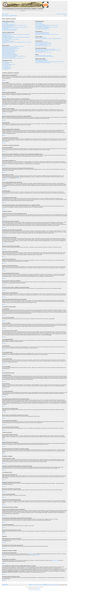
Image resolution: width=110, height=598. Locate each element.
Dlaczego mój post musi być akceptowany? (9, 57)
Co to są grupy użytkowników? (40, 24)
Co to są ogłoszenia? (5, 66)
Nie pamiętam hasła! (5, 28)
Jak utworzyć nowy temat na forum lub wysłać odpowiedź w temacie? (13, 46)
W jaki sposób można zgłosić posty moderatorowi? (10, 55)
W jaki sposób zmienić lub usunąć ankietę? (9, 51)
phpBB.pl (7, 177)
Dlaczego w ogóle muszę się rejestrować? (8, 22)
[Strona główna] (25, 4)
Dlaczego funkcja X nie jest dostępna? (41, 60)
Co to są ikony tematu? (5, 69)
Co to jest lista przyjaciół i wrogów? (40, 37)
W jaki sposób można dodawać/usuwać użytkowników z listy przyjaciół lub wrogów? (48, 38)
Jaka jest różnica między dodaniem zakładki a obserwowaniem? (45, 49)
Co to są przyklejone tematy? (6, 67)
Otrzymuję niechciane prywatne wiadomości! (42, 33)
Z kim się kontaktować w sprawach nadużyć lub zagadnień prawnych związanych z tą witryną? (50, 61)
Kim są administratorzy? (39, 22)
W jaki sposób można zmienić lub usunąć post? (9, 47)
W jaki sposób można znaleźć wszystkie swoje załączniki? (44, 56)
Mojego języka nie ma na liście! (7, 38)
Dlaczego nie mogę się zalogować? (7, 26)
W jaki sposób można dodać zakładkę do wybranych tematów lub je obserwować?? (48, 50)
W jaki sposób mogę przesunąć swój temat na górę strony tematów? (12, 58)
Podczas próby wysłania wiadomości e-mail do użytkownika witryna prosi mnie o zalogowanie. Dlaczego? (17, 43)
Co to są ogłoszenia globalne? (7, 65)
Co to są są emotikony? (5, 63)
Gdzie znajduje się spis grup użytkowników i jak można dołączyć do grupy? (47, 25)
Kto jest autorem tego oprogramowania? (41, 59)
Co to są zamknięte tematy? (6, 68)
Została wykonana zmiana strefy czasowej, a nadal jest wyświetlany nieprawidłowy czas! (16, 37)
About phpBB (37, 554)
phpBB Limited (31, 553)
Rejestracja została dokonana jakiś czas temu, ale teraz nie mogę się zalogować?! (15, 27)
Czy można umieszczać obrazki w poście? (8, 64)
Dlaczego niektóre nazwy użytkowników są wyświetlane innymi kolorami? (46, 27)
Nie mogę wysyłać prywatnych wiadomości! (42, 32)
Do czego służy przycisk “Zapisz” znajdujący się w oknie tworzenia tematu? (13, 56)
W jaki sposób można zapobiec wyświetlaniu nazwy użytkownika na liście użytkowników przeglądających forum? (16, 35)
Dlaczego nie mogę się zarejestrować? (8, 24)
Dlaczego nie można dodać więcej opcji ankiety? (9, 50)
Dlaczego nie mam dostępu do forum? (8, 52)
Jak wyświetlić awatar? (5, 40)
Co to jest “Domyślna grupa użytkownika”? (41, 28)
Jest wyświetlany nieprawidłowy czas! (8, 36)
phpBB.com (18, 177)
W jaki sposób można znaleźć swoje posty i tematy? (43, 45)
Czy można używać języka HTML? (7, 62)
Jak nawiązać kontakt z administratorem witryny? (42, 62)
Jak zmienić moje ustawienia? (7, 33)
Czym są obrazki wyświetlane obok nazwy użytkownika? (11, 39)
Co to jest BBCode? (5, 61)
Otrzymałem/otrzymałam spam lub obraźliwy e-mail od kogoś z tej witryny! (46, 34)
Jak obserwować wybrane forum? (40, 51)
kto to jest (25, 567)
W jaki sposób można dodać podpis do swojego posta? (10, 48)
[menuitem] (7, 14)
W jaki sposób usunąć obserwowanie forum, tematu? (43, 52)
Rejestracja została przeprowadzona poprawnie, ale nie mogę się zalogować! (14, 25)
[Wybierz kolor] (65, 16)
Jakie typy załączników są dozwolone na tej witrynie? (43, 55)
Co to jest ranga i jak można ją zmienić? (8, 41)
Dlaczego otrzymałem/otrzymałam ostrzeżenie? (9, 54)
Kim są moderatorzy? (38, 23)
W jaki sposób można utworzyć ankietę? (8, 49)
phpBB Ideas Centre (55, 560)
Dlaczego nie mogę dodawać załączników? (9, 53)
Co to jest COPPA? (5, 23)
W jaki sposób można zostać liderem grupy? (42, 26)
